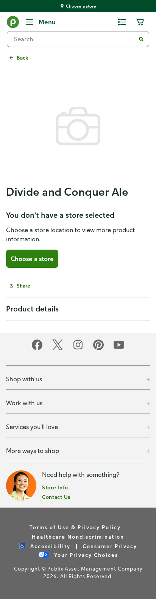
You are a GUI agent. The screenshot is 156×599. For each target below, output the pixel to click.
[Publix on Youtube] (119, 349)
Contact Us (56, 497)
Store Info (55, 487)
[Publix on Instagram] (78, 349)
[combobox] (74, 39)
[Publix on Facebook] (37, 349)
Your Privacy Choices (85, 555)
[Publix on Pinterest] (98, 349)
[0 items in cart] (140, 22)
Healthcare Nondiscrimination (78, 536)
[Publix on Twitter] (57, 349)
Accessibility (49, 546)
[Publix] (13, 23)
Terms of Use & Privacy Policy (75, 527)
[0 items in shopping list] (122, 22)
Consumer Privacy (110, 546)
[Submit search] (141, 39)
